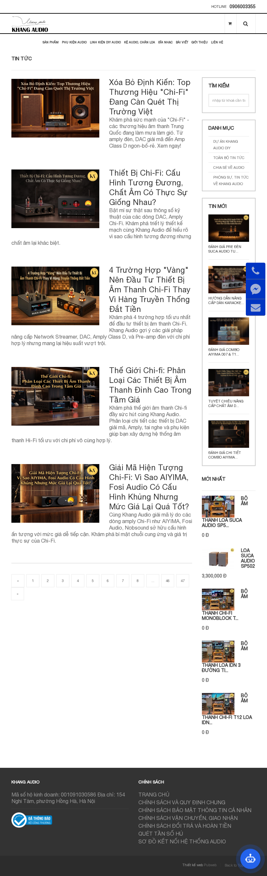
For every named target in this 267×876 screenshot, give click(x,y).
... (152, 581)
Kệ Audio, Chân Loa (139, 42)
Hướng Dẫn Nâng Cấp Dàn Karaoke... (226, 300)
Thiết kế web (192, 865)
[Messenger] (255, 289)
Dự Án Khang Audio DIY (225, 144)
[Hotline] (255, 271)
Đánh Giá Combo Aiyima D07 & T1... (223, 352)
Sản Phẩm (51, 42)
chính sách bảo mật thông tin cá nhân (194, 810)
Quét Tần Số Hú (160, 834)
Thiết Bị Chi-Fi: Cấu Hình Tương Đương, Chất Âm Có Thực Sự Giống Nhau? (148, 187)
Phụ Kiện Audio (74, 42)
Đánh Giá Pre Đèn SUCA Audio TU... (224, 249)
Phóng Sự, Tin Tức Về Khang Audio (231, 180)
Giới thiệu (199, 42)
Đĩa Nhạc (165, 42)
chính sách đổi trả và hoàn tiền (184, 826)
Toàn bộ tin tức (229, 158)
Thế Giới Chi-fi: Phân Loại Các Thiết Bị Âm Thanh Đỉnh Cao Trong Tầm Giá (150, 385)
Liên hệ (217, 42)
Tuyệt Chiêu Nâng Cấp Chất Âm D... (226, 403)
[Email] (255, 307)
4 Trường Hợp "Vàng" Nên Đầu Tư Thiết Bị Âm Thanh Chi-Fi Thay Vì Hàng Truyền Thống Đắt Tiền (149, 289)
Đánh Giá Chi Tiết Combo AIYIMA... (224, 455)
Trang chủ (153, 794)
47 (183, 581)
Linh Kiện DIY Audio (105, 42)
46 (168, 581)
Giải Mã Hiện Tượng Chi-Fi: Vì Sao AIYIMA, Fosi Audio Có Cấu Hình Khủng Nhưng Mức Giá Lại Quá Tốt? (149, 487)
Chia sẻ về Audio (228, 167)
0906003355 (243, 6)
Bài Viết (182, 42)
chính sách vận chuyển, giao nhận (188, 818)
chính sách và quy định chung (181, 802)
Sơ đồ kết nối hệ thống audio (182, 841)
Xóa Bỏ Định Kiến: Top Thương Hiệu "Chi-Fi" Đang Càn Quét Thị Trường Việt (149, 97)
